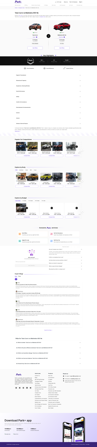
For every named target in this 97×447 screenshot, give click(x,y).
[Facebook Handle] (19, 388)
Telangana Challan (39, 381)
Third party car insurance (53, 398)
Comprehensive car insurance (41, 398)
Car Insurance (51, 377)
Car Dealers (37, 394)
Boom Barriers (38, 396)
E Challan (50, 379)
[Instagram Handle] (16, 388)
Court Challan (38, 408)
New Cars (50, 375)
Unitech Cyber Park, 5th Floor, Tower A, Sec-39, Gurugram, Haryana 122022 (73, 381)
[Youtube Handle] (30, 388)
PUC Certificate (38, 406)
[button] (48, 285)
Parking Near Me (51, 383)
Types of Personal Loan (53, 400)
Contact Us (37, 375)
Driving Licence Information (40, 387)
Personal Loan (51, 389)
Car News (37, 390)
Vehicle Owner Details (52, 392)
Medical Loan (38, 402)
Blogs (36, 377)
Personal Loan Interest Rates (41, 400)
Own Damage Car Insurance (41, 404)
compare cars (42, 16)
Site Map (87, 444)
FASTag (49, 381)
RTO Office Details (52, 387)
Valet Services (38, 385)
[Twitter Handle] (23, 388)
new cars (20, 15)
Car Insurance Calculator (53, 394)
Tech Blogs (37, 383)
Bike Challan (50, 408)
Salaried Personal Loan (53, 406)
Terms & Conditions (74, 444)
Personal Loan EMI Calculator (54, 390)
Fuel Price (50, 385)
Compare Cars (21, 7)
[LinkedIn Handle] (27, 388)
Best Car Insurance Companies (54, 404)
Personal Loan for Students (54, 402)
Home (16, 7)
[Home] (18, 2)
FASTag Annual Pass (39, 389)
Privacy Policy (82, 444)
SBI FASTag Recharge (39, 379)
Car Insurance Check (52, 396)
